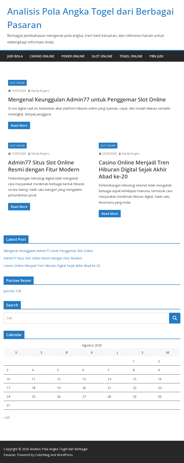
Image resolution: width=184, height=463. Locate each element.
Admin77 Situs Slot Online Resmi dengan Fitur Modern (43, 166)
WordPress (65, 455)
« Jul (6, 417)
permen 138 (12, 291)
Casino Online (42, 56)
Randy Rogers (40, 91)
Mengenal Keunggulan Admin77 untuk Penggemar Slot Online (87, 99)
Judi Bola (15, 56)
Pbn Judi (156, 56)
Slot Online (102, 56)
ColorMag (42, 455)
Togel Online (131, 56)
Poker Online (73, 56)
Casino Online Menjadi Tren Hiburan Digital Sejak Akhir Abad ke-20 (134, 169)
